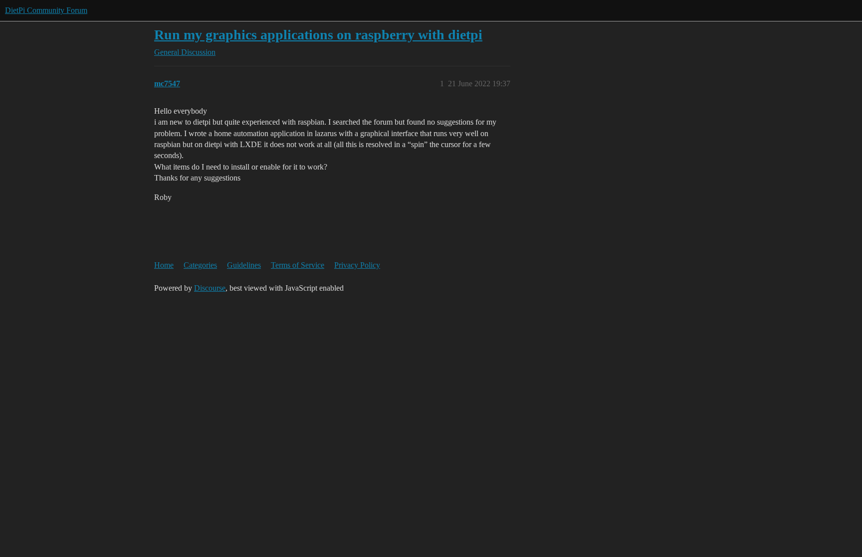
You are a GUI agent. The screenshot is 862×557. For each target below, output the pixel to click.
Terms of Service (297, 265)
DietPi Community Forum (46, 10)
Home (164, 265)
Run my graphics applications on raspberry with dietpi (318, 34)
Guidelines (244, 265)
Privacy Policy (357, 265)
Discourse (209, 288)
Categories (200, 265)
